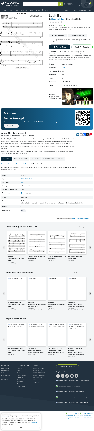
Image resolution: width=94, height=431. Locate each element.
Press (18, 370)
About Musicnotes (23, 365)
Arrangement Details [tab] (20, 159)
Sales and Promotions (39, 375)
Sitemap (35, 379)
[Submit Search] (60, 4)
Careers (19, 368)
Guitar (10, 10)
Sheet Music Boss (58, 19)
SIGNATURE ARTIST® (39, 373)
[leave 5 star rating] (61, 22)
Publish (19, 373)
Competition (36, 382)
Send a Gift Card (68, 4)
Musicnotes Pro (68, 3)
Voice (16, 10)
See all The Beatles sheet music (79, 273)
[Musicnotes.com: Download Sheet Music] (10, 3)
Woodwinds (24, 10)
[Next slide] (90, 247)
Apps (66, 10)
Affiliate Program (22, 375)
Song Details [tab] (35, 159)
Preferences (4, 373)
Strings (38, 10)
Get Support (4, 379)
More (75, 10)
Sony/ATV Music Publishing (80, 218)
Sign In (84, 3)
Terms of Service (22, 384)
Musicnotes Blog (37, 370)
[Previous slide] (4, 247)
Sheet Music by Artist (39, 368)
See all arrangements (82, 227)
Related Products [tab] (48, 159)
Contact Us (20, 377)
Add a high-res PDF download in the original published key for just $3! (70, 41)
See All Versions (76, 35)
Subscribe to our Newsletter (67, 366)
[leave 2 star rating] (53, 22)
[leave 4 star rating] (58, 22)
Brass (31, 10)
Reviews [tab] (60, 159)
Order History (5, 370)
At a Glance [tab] (6, 159)
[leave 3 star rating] (56, 22)
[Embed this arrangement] (77, 134)
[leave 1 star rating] (50, 22)
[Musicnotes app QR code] (82, 119)
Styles (46, 10)
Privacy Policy (21, 386)
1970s (23, 211)
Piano (4, 10)
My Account (81, 5)
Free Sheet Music (38, 377)
